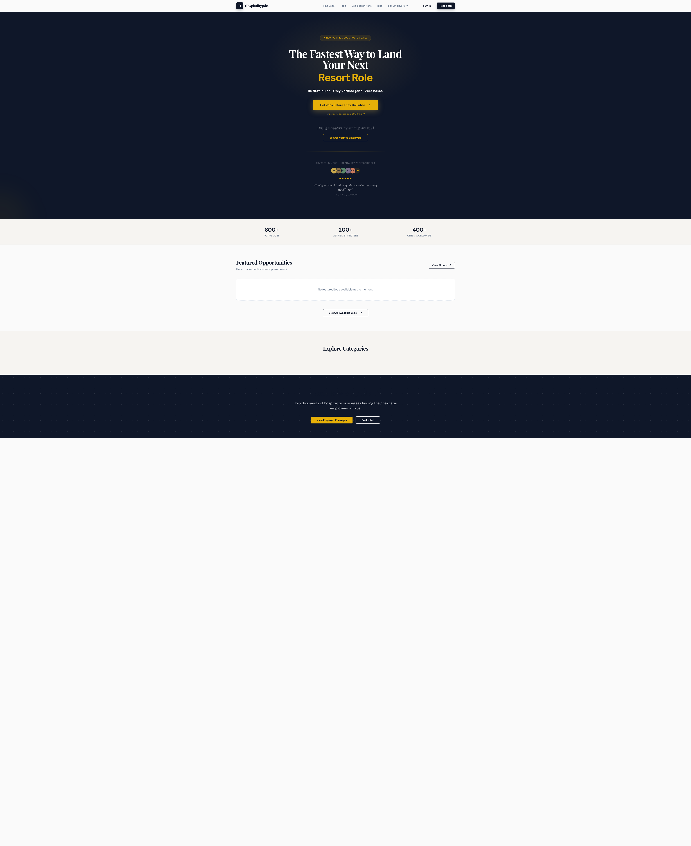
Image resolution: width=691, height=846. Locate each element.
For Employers (396, 5)
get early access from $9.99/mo (345, 113)
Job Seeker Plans (362, 5)
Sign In (427, 5)
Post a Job (446, 5)
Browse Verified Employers (345, 137)
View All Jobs (440, 265)
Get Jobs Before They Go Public (342, 105)
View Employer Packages (332, 420)
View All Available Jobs (343, 312)
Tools (343, 5)
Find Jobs (329, 5)
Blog (379, 5)
